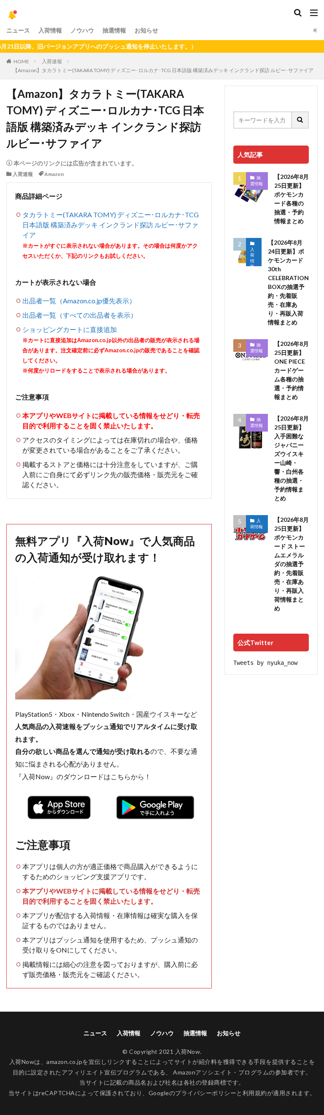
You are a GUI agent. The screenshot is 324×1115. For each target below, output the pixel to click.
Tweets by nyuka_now (265, 662)
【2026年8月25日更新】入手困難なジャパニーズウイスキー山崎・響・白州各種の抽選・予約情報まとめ (291, 458)
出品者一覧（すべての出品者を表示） (79, 315)
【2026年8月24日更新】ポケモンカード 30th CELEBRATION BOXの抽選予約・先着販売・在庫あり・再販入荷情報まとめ (288, 282)
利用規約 (255, 1092)
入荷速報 (52, 61)
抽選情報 (114, 30)
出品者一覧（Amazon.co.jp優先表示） (79, 301)
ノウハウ (82, 30)
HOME (21, 61)
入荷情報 (50, 30)
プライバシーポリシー (205, 1092)
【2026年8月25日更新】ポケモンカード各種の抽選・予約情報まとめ (291, 198)
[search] (300, 120)
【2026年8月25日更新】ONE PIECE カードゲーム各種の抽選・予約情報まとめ (291, 370)
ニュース (18, 30)
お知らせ (146, 30)
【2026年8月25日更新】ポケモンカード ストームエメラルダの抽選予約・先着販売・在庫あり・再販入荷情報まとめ (291, 564)
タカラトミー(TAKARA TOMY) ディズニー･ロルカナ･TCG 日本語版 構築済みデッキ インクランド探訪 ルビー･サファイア (110, 225)
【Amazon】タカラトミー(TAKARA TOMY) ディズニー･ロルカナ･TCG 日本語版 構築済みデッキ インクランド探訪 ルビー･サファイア (163, 70)
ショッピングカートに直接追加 (69, 329)
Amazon (54, 174)
